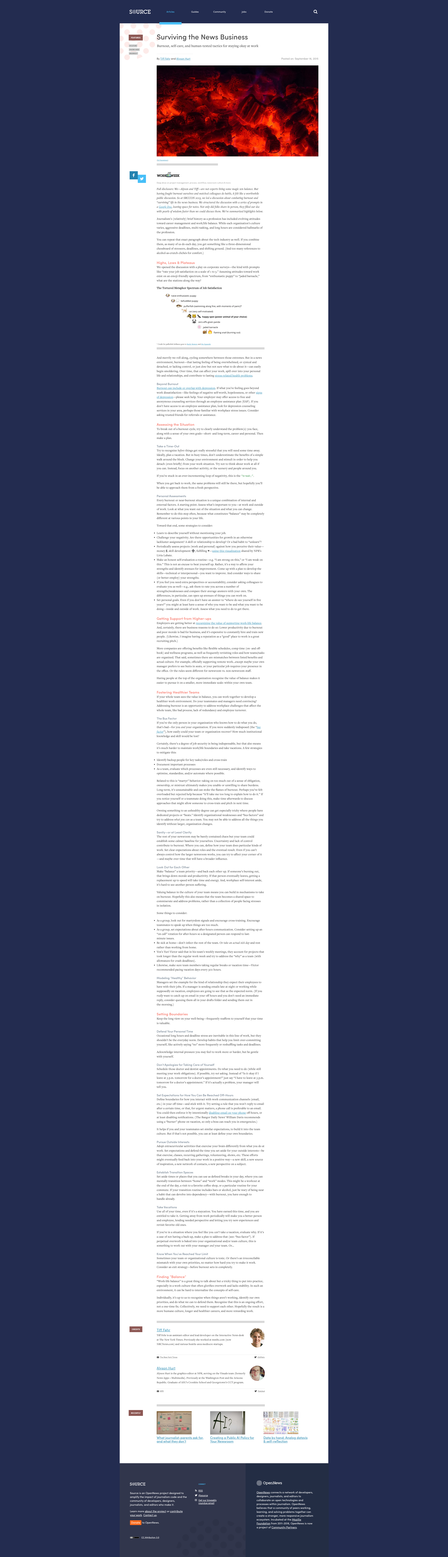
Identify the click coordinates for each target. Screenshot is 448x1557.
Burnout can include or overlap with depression (186, 388)
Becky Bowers (192, 344)
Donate (268, 11)
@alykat (261, 1391)
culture (133, 46)
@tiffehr (261, 1357)
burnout (133, 53)
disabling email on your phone (227, 1112)
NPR (162, 1391)
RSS (200, 1490)
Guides (195, 11)
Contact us (150, 1515)
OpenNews (263, 1492)
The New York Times (168, 1357)
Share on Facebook (134, 175)
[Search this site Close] (316, 11)
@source (203, 1495)
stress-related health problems (233, 375)
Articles (170, 11)
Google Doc (165, 207)
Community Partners (284, 1527)
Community (219, 11)
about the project (155, 1511)
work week (134, 49)
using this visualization (226, 551)
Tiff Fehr (165, 58)
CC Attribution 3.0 (150, 1537)
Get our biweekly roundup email (207, 1502)
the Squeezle (206, 344)
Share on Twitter (142, 179)
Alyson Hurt (183, 58)
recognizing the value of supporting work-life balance (228, 623)
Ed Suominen (162, 160)
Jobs (244, 11)
